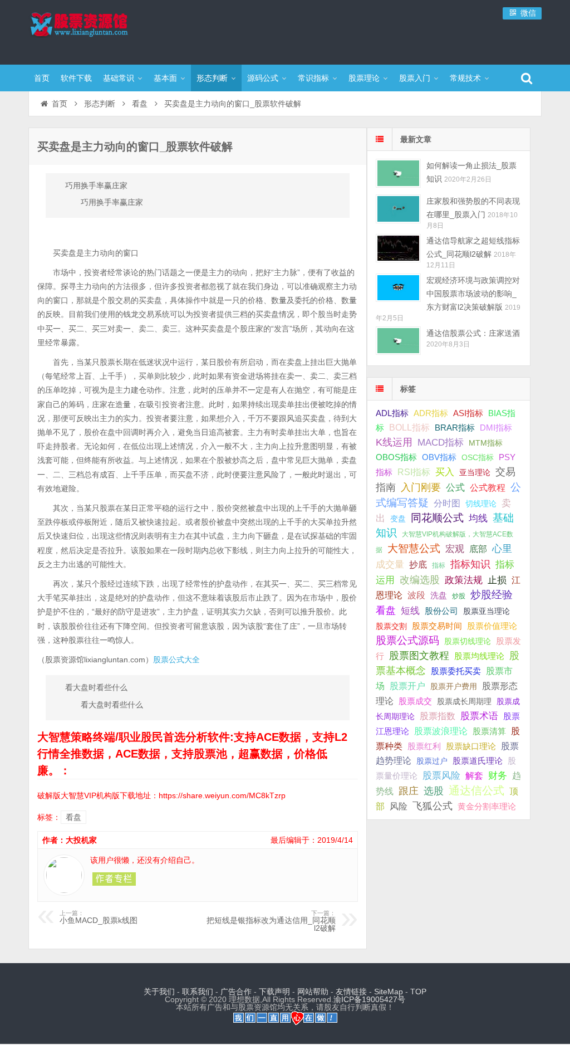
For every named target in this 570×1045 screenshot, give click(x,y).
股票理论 (364, 78)
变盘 (398, 518)
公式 (455, 487)
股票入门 (414, 78)
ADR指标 (431, 413)
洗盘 (438, 595)
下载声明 (274, 991)
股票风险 (441, 775)
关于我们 (159, 991)
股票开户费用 (453, 686)
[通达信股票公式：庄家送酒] (398, 340)
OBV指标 (439, 457)
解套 (474, 775)
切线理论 (481, 503)
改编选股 (420, 579)
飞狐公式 (432, 806)
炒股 (458, 596)
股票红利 (424, 746)
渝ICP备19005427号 (369, 999)
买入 (444, 471)
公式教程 (487, 487)
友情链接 (351, 991)
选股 (434, 791)
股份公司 (441, 611)
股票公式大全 (176, 659)
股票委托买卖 (456, 671)
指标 (438, 565)
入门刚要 (421, 487)
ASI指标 (468, 413)
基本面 (165, 78)
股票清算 (489, 731)
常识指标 (313, 78)
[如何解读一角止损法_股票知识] (398, 173)
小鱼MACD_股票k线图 (98, 917)
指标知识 (470, 564)
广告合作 (236, 991)
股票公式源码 (407, 640)
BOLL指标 (409, 427)
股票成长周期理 (464, 701)
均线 (478, 518)
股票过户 (432, 760)
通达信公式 (476, 790)
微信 (527, 12)
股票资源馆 (100, 30)
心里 (502, 548)
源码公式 (262, 78)
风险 (398, 806)
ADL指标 (392, 413)
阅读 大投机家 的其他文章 (114, 879)
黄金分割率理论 (487, 806)
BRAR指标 (455, 427)
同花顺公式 (437, 518)
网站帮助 (312, 991)
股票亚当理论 (486, 611)
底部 (478, 549)
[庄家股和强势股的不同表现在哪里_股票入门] (398, 208)
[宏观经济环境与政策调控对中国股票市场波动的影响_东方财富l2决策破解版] (398, 288)
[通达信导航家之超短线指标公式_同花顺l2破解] (398, 248)
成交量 (390, 564)
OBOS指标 (396, 457)
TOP (418, 991)
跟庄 (409, 791)
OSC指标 (477, 457)
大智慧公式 (413, 548)
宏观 (454, 548)
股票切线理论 (467, 641)
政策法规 (464, 580)
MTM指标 (486, 442)
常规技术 (465, 78)
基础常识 (118, 78)
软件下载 (76, 78)
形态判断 (212, 78)
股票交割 (391, 626)
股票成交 (415, 701)
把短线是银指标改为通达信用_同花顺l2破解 (271, 921)
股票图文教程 (419, 655)
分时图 (447, 503)
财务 (497, 775)
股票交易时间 (437, 626)
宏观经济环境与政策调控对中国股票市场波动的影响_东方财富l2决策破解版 (473, 293)
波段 (416, 595)
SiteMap (388, 991)
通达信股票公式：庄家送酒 (473, 333)
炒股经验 (491, 594)
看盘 (140, 103)
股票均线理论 (479, 656)
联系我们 (197, 991)
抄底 (418, 564)
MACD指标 (440, 442)
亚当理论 (474, 472)
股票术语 (479, 715)
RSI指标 (413, 472)
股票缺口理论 (471, 746)
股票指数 (437, 716)
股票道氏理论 (478, 760)
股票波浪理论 (441, 731)
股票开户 (407, 686)
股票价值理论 (492, 626)
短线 (410, 610)
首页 (42, 78)
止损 (497, 580)
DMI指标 (496, 427)
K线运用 (394, 442)
